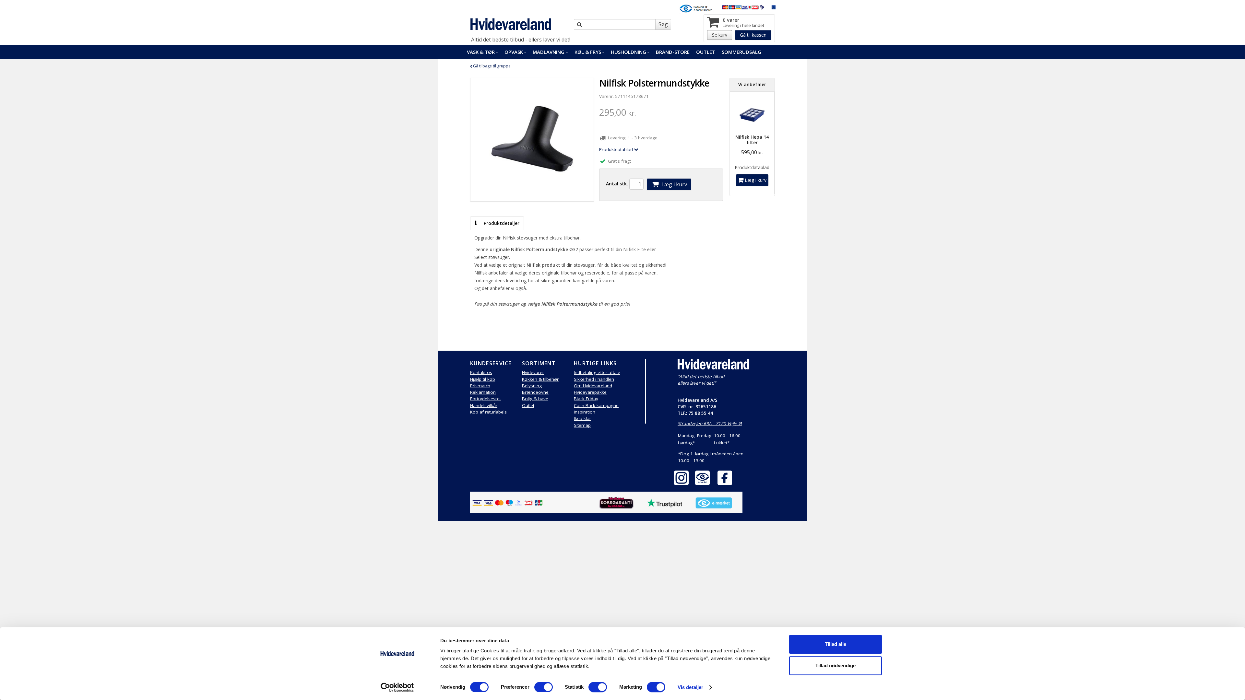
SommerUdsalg (741, 52)
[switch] (543, 687)
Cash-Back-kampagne (596, 405)
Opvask (513, 52)
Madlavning (548, 52)
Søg (663, 24)
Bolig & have (535, 399)
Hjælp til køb (482, 379)
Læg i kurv (673, 184)
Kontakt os (481, 372)
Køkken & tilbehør (540, 379)
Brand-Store (673, 52)
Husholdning (628, 52)
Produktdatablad (616, 149)
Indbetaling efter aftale (597, 372)
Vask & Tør (481, 52)
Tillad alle (835, 644)
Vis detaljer (690, 687)
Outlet (705, 52)
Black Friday (586, 399)
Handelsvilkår (483, 405)
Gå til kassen (753, 35)
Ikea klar (582, 418)
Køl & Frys (588, 52)
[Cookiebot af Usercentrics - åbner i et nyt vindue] (397, 687)
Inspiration (584, 412)
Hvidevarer (533, 372)
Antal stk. (617, 184)
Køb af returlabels (488, 412)
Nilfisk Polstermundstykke (654, 83)
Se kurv (719, 35)
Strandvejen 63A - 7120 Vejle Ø (710, 423)
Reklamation (483, 392)
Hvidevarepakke (590, 392)
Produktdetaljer (500, 223)
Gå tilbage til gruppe (491, 66)
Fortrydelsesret (485, 399)
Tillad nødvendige (835, 665)
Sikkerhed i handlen (594, 379)
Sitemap (582, 425)
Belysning (532, 386)
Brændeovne (535, 392)
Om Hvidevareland (593, 386)
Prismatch (480, 386)
